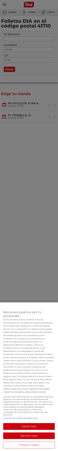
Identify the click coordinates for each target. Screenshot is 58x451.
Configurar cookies (29, 445)
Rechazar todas (29, 435)
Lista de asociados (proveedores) (20, 418)
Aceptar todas (29, 426)
